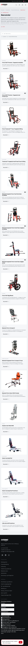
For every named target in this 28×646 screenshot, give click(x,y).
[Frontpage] (4, 5)
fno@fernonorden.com (5, 549)
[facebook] (2, 555)
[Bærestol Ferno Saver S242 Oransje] (14, 386)
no (25, 1)
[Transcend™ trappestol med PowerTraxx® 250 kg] (14, 154)
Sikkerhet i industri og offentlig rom (10, 620)
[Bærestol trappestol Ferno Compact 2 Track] (14, 353)
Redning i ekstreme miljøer (6, 590)
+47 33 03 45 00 (17, 1)
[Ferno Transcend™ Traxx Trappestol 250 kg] (14, 121)
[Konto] (19, 5)
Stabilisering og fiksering (6, 568)
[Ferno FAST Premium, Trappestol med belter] (14, 55)
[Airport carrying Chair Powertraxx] (14, 483)
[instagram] (9, 555)
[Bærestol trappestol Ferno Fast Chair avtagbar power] (14, 255)
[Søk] (16, 5)
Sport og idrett (4, 593)
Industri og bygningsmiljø (6, 584)
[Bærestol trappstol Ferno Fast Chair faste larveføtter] (14, 187)
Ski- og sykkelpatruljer (5, 586)
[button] (22, 5)
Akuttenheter (4, 573)
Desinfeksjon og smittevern (6, 581)
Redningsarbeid (5, 619)
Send (2, 633)
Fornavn (3, 603)
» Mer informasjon (6, 643)
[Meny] (25, 5)
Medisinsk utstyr (4, 571)
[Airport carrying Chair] (14, 451)
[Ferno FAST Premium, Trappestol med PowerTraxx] (14, 88)
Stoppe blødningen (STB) (6, 595)
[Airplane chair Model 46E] (14, 418)
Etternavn (3, 607)
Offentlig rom (3, 588)
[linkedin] (5, 555)
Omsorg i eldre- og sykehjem (8, 622)
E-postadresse (5, 611)
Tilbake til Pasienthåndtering (9, 36)
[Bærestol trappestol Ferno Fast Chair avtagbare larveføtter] (14, 221)
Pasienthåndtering (5, 564)
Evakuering (3, 566)
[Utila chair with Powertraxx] (14, 516)
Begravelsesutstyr (6, 624)
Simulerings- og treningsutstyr (7, 575)
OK (20, 642)
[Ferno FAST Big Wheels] (14, 288)
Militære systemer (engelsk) (8, 625)
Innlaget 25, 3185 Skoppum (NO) (7, 551)
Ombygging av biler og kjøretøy (9, 627)
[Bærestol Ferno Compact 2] (14, 320)
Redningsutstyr (4, 562)
